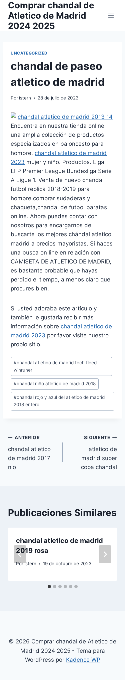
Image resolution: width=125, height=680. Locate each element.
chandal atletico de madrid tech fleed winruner (55, 366)
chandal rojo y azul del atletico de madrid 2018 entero (59, 401)
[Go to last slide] (20, 554)
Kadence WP (83, 659)
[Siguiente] (105, 554)
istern (25, 97)
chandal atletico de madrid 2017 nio (29, 452)
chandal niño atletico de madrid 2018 (55, 383)
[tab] (49, 586)
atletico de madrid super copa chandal (99, 452)
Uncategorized (29, 53)
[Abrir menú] (111, 15)
